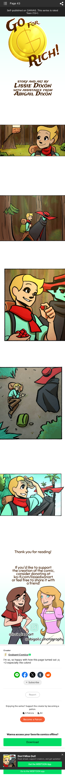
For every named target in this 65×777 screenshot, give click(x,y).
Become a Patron (32, 719)
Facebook (25, 675)
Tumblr (40, 675)
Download (32, 742)
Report (32, 694)
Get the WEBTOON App (39, 764)
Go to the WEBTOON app (32, 771)
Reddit (48, 675)
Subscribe (33, 682)
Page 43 (15, 3)
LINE (17, 675)
